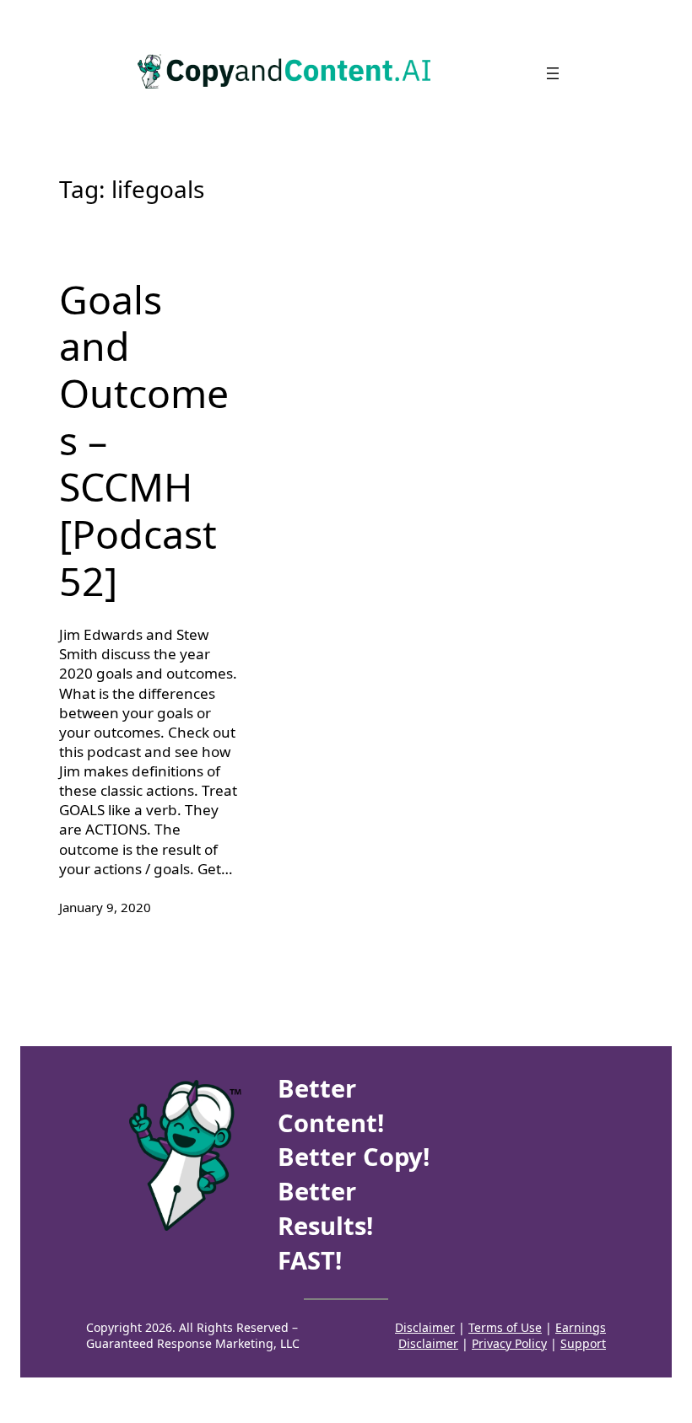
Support (583, 1343)
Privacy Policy (509, 1343)
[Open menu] (553, 73)
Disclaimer (425, 1327)
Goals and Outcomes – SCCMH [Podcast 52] (144, 440)
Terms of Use (505, 1327)
